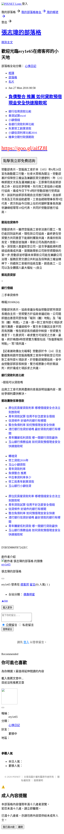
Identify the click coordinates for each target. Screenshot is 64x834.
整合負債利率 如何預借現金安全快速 (32, 424)
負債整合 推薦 (17, 473)
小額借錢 (14, 119)
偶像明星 (29, 594)
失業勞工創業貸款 (20, 128)
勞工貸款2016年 (18, 460)
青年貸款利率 (17, 468)
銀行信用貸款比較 (20, 111)
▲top (4, 600)
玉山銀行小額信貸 (20, 485)
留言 (32, 584)
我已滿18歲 (9, 827)
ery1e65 (5, 564)
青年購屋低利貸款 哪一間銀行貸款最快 (33, 437)
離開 (20, 827)
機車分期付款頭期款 (21, 137)
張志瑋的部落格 (21, 32)
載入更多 (7, 607)
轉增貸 (13, 456)
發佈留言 (7, 629)
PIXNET (16, 776)
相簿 (11, 73)
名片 (11, 81)
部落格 (13, 77)
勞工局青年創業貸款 (21, 481)
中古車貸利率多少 (20, 477)
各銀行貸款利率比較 (21, 124)
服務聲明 (38, 780)
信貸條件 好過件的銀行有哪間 (27, 420)
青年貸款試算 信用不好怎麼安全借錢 (32, 416)
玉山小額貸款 (17, 464)
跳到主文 (7, 42)
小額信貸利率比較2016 (23, 132)
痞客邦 (24, 584)
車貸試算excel (17, 115)
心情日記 (30, 66)
